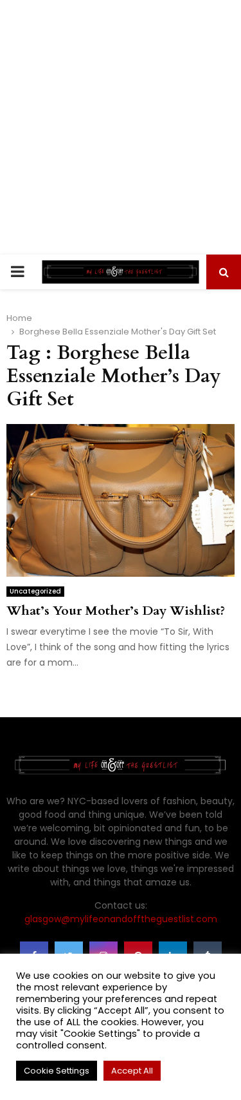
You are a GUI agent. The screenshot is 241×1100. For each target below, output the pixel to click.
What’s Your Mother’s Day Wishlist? (115, 610)
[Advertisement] (120, 127)
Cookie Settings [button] (56, 1071)
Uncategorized (35, 591)
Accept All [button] (132, 1071)
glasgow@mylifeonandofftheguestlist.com (120, 918)
